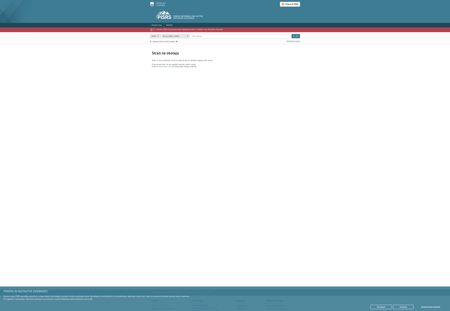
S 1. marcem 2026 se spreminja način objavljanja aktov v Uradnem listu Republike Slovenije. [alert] (188, 29)
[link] (156, 25)
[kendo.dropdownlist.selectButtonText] (187, 36)
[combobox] (175, 36)
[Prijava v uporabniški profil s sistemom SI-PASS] (290, 4)
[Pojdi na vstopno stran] (158, 6)
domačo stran (166, 66)
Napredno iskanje (293, 41)
